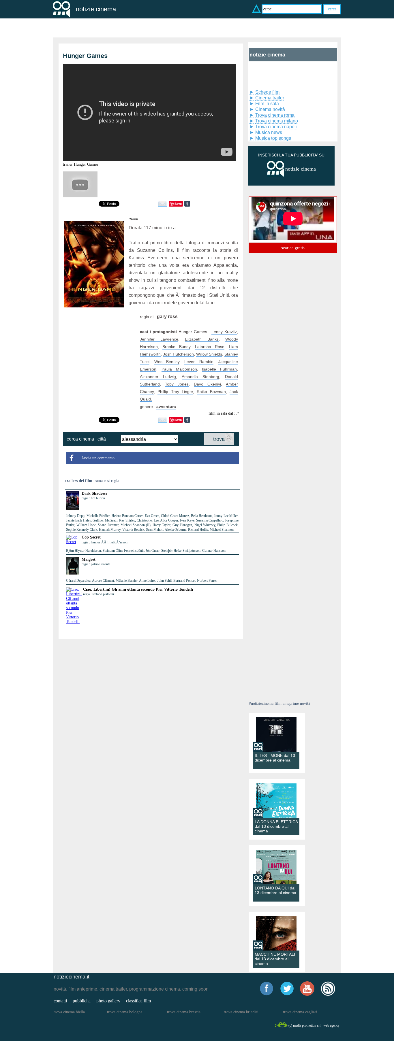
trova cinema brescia (183, 1012)
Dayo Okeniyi (207, 384)
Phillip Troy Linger (175, 391)
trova (219, 439)
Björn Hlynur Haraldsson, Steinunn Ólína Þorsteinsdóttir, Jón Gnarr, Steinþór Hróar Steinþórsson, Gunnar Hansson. (146, 551)
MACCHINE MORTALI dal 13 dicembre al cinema (275, 959)
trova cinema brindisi (241, 1012)
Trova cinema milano (276, 120)
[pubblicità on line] (275, 175)
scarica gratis (293, 247)
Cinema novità (270, 109)
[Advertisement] (100, 349)
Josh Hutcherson (178, 354)
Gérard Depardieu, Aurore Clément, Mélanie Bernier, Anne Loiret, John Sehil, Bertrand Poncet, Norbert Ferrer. (141, 581)
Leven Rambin (198, 361)
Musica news (268, 132)
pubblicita (82, 1000)
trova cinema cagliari (300, 1012)
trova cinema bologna (124, 1012)
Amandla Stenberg (200, 376)
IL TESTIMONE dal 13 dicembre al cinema (275, 757)
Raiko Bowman (211, 391)
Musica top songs (273, 138)
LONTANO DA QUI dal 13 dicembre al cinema (275, 890)
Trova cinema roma (274, 115)
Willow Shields (209, 354)
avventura (166, 406)
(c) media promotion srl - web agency (313, 1025)
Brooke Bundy (176, 346)
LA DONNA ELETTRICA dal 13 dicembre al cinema (276, 826)
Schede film (267, 92)
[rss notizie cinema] (327, 995)
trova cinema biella (69, 1012)
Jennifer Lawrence (159, 339)
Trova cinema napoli (276, 126)
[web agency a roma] (280, 1026)
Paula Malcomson (179, 369)
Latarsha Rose (209, 346)
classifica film (138, 1000)
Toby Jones (177, 384)
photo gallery (108, 1000)
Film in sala (267, 103)
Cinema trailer (269, 97)
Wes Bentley (166, 361)
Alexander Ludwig (158, 376)
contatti (60, 1000)
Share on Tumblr (187, 204)
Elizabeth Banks (202, 339)
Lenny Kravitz (224, 331)
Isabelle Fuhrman (219, 369)
